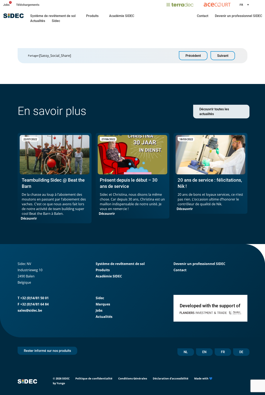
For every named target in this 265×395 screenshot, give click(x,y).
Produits (92, 16)
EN (204, 352)
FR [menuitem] (241, 5)
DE (241, 352)
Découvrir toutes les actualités (214, 111)
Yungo (61, 383)
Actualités (37, 21)
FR (223, 352)
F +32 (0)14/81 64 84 (33, 304)
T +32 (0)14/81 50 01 (33, 298)
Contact (202, 16)
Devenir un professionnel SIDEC (238, 16)
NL (186, 352)
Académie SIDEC (121, 16)
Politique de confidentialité (93, 378)
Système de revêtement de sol (53, 16)
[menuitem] (245, 4)
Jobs (6, 4)
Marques (103, 304)
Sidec (56, 21)
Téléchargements (27, 4)
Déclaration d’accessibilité (170, 378)
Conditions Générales (132, 378)
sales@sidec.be (30, 310)
